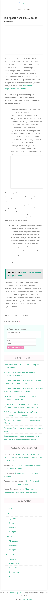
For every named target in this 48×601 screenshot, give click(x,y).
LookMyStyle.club (16, 593)
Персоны (13, 545)
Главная (10, 508)
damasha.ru (27, 599)
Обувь (11, 523)
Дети (8, 576)
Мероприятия (14, 541)
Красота (10, 554)
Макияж (12, 559)
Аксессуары (14, 563)
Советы (9, 513)
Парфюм (12, 527)
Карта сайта (24, 9)
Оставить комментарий (15, 347)
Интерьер (13, 531)
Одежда (12, 518)
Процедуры (14, 572)
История (12, 549)
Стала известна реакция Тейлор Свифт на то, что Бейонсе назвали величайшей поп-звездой (23, 457)
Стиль (9, 536)
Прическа (13, 567)
